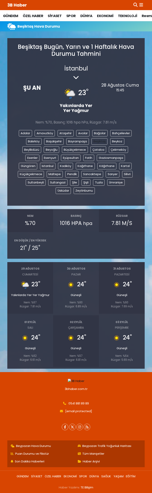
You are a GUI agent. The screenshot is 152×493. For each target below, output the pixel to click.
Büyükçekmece (75, 150)
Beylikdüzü (31, 150)
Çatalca (98, 150)
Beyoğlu (51, 150)
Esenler (32, 158)
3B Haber (17, 5)
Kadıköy (65, 166)
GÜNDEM (10, 15)
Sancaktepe (92, 174)
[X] (72, 427)
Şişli (85, 182)
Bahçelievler (121, 133)
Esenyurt (50, 158)
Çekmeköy (118, 150)
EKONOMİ (105, 15)
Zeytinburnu (84, 190)
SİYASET (55, 15)
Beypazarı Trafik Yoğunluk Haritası (106, 446)
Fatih (88, 158)
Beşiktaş (99, 141)
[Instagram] (79, 427)
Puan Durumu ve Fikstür (32, 454)
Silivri (127, 174)
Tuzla (99, 182)
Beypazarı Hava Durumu (33, 446)
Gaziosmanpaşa (111, 158)
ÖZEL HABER (33, 15)
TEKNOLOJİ (127, 15)
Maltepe (54, 174)
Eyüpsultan (71, 158)
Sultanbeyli (36, 182)
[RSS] (87, 427)
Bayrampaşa (77, 141)
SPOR (71, 15)
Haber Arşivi (91, 461)
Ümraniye (116, 182)
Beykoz (117, 141)
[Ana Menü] (141, 5)
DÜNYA (86, 15)
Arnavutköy (45, 133)
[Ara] (135, 5)
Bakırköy (34, 141)
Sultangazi (58, 182)
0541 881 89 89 (78, 403)
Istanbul (47, 166)
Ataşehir (65, 133)
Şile (74, 182)
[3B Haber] (76, 381)
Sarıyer (113, 174)
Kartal (125, 166)
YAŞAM (119, 476)
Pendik (72, 174)
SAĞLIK (106, 476)
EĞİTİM (130, 476)
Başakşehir (54, 141)
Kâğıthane (107, 166)
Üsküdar (63, 190)
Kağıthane (85, 166)
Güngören (28, 166)
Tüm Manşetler (93, 454)
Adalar (25, 133)
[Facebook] (65, 427)
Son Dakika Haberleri (29, 461)
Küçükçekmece (31, 174)
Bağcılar (100, 133)
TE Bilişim (87, 487)
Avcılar (83, 133)
